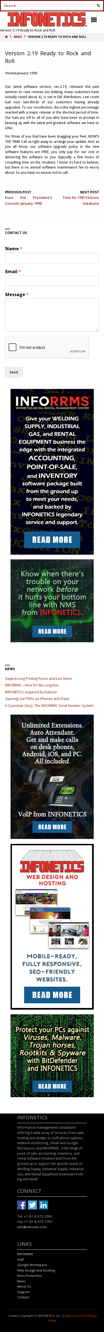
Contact (23, 1297)
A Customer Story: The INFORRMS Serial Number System (49, 705)
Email (13, 272)
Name (13, 249)
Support (23, 1292)
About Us (24, 1286)
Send (13, 372)
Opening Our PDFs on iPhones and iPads (37, 698)
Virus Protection (29, 1275)
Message (17, 295)
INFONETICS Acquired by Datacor (31, 692)
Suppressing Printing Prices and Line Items (38, 678)
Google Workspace (32, 1265)
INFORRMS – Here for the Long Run (32, 685)
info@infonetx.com (32, 1227)
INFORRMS (25, 1254)
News (21, 1281)
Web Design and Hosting (36, 1270)
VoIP (20, 1259)
